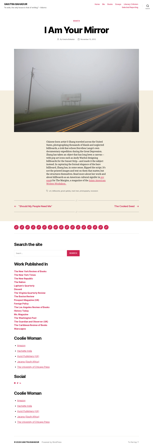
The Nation (19, 282)
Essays (118, 4)
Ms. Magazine (21, 314)
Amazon (21, 345)
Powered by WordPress (52, 442)
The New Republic (23, 278)
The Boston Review (24, 296)
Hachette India (24, 351)
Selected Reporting (130, 7)
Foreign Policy (21, 303)
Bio (103, 4)
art (50, 191)
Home (97, 4)
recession (94, 191)
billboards (56, 191)
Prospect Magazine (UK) (26, 300)
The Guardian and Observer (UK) (31, 321)
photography (85, 191)
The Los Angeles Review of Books (32, 307)
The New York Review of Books (30, 271)
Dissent (18, 289)
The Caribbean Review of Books (30, 325)
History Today (21, 311)
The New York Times (25, 275)
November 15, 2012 (88, 39)
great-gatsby (66, 191)
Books (110, 4)
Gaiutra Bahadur (68, 39)
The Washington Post (25, 318)
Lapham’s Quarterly (24, 285)
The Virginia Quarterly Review (29, 293)
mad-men (75, 191)
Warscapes (20, 329)
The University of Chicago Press (33, 367)
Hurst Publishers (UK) (28, 356)
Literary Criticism (131, 4)
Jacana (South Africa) (28, 361)
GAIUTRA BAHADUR (15, 4)
